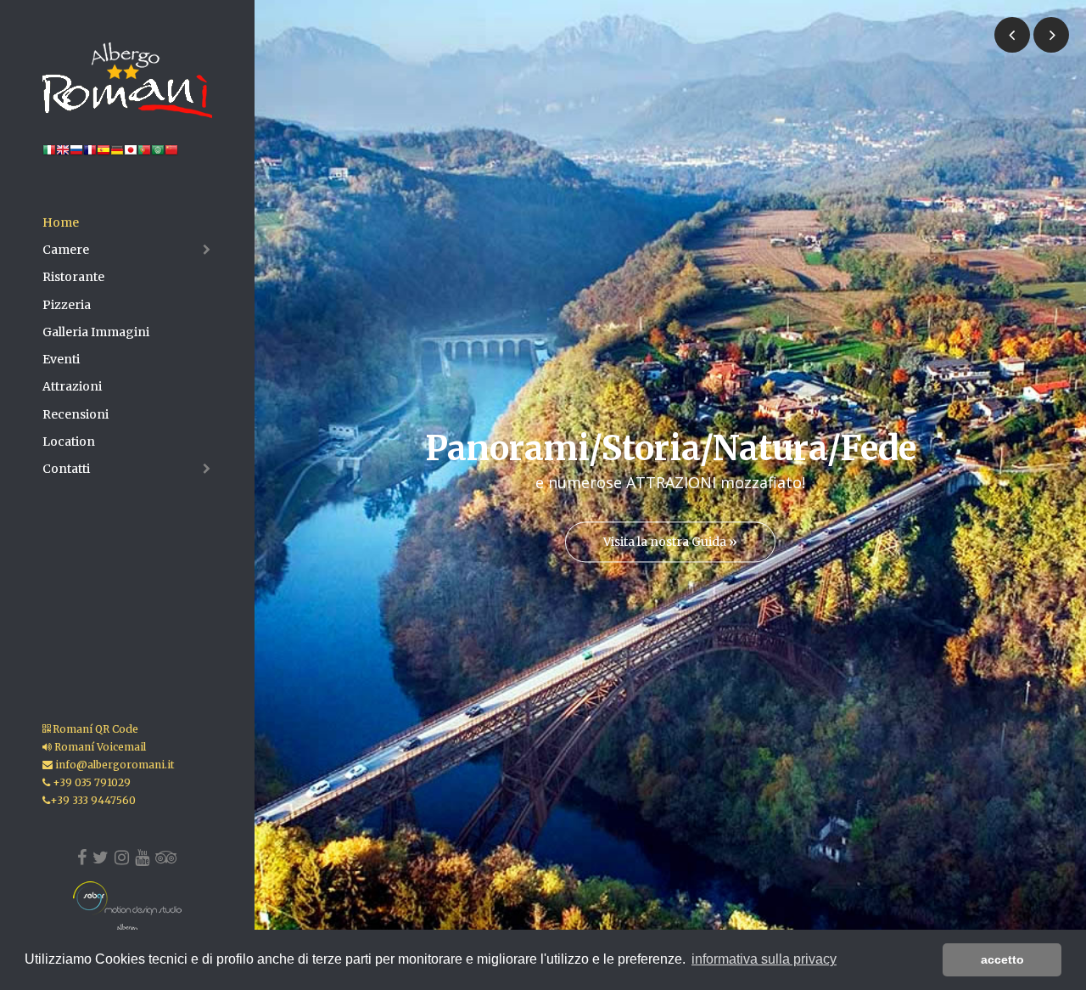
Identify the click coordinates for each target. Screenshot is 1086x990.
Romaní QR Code (94, 729)
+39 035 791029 (90, 782)
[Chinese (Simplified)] (171, 153)
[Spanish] (103, 153)
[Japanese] (130, 153)
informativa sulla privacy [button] (764, 959)
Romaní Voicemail (99, 746)
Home (60, 222)
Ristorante (73, 276)
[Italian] (49, 153)
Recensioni (75, 414)
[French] (90, 153)
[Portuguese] (144, 153)
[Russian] (76, 153)
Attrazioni (72, 386)
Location (68, 441)
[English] (63, 153)
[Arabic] (158, 153)
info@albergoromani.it (113, 764)
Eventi (61, 359)
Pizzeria (66, 304)
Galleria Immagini (95, 332)
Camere (65, 249)
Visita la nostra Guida (670, 542)
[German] (117, 153)
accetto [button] (1002, 959)
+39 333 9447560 (93, 800)
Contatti (66, 468)
